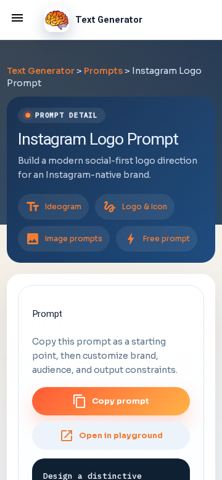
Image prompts (63, 238)
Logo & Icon (134, 206)
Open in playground (111, 435)
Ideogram (53, 206)
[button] (17, 17)
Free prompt (156, 238)
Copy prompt (110, 401)
